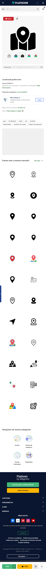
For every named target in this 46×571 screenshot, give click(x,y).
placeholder (7, 124)
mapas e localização (35, 124)
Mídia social (23, 515)
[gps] (12, 174)
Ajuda (4, 507)
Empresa (5, 511)
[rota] (33, 364)
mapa (20, 121)
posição (32, 121)
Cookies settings (23, 542)
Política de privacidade (30, 538)
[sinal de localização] (12, 216)
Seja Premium (23, 490)
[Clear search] (33, 9)
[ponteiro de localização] (12, 279)
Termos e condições (15, 538)
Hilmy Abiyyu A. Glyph (14, 111)
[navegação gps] (33, 195)
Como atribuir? (22, 92)
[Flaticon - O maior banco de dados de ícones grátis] (20, 3)
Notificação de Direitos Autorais (30, 540)
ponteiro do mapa (20, 124)
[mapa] (33, 406)
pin (26, 121)
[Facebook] (13, 520)
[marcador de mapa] (33, 279)
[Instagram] (28, 520)
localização (12, 121)
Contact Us (21, 107)
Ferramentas (7, 502)
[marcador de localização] (33, 258)
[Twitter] (18, 520)
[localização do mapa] (33, 237)
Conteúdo (6, 498)
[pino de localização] (12, 237)
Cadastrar (23, 533)
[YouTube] (33, 520)
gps (4, 121)
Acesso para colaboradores (23, 485)
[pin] (33, 216)
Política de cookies (12, 540)
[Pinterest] (23, 520)
